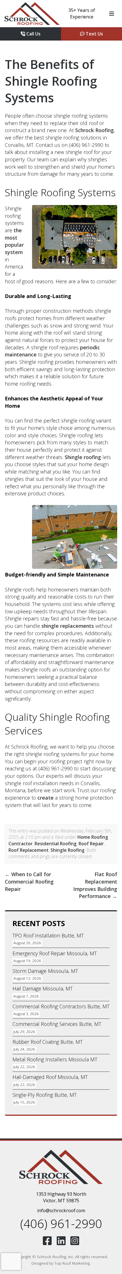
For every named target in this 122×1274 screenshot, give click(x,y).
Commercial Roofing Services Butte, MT (56, 1024)
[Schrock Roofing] (32, 13)
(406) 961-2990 (61, 1223)
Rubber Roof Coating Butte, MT (47, 1041)
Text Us (94, 34)
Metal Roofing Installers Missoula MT (54, 1059)
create (45, 797)
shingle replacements (67, 625)
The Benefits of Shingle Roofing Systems (51, 81)
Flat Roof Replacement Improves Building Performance (95, 885)
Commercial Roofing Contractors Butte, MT (61, 1006)
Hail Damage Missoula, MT (42, 988)
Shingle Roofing (68, 850)
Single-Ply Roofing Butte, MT (44, 1094)
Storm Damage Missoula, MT (45, 970)
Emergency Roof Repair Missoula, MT (54, 953)
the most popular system (14, 241)
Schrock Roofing (94, 130)
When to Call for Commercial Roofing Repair (29, 881)
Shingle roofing (83, 457)
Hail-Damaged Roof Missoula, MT (50, 1077)
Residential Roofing (56, 843)
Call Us (33, 34)
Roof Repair (91, 843)
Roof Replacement (29, 850)
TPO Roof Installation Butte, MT (48, 935)
